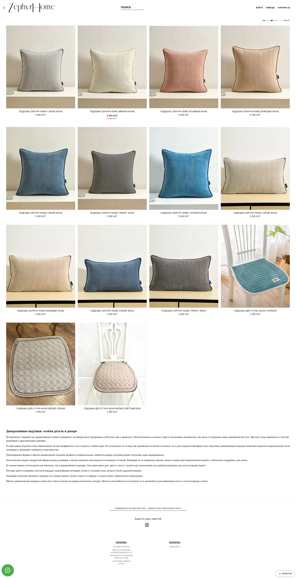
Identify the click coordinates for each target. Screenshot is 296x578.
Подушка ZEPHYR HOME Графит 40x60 (184, 310)
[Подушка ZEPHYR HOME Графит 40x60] (183, 266)
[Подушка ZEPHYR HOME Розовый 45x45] (183, 66)
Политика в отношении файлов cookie (121, 557)
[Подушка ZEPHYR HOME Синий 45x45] (40, 168)
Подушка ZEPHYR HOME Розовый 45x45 (183, 111)
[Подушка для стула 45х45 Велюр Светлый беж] (112, 364)
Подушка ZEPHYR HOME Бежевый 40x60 (40, 310)
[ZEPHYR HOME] (31, 7)
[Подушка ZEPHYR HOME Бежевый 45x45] (255, 66)
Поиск (126, 7)
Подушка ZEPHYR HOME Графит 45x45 (112, 213)
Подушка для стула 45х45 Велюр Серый (40, 408)
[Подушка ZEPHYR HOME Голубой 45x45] (183, 168)
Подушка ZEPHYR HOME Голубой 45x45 (184, 213)
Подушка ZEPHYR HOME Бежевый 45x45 (255, 111)
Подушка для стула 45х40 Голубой (255, 310)
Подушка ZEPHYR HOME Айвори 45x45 (112, 111)
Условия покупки (121, 547)
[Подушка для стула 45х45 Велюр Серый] (40, 364)
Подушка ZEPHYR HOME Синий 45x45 (41, 213)
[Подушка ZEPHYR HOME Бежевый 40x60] (40, 266)
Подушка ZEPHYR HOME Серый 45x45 (41, 111)
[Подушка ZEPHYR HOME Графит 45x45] (112, 168)
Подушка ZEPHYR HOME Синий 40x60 (112, 310)
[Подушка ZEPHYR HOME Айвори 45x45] (112, 66)
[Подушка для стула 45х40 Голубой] (255, 266)
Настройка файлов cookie (121, 562)
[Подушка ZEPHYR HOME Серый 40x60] (255, 168)
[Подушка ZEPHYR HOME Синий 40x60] (112, 266)
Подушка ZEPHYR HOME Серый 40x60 (255, 213)
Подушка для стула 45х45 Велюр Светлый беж (112, 408)
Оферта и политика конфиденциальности (121, 551)
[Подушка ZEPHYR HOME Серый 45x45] (40, 66)
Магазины (174, 547)
